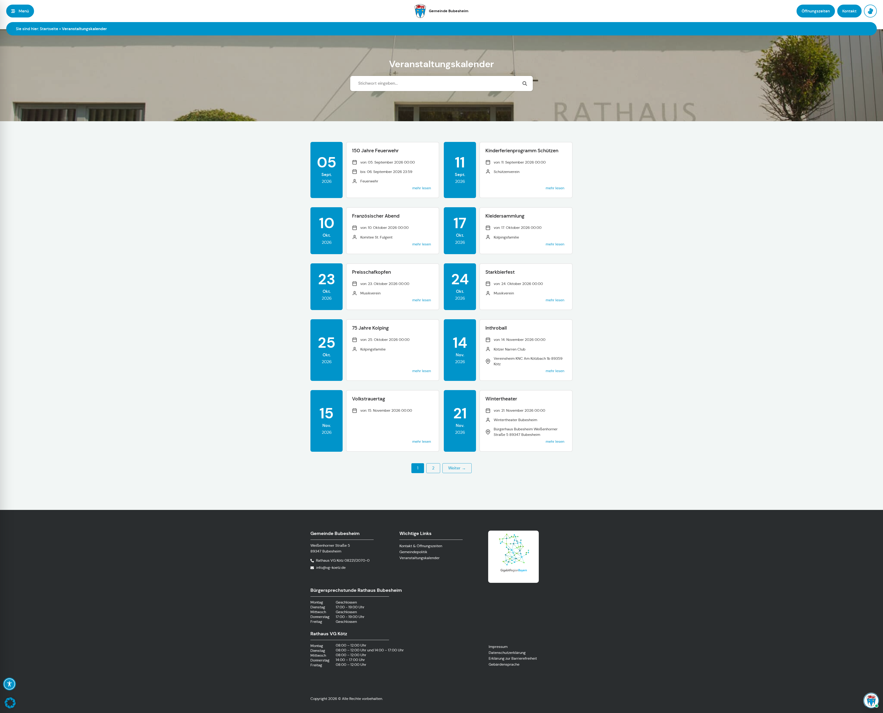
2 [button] (433, 468)
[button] (10, 703)
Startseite (49, 28)
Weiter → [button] (457, 468)
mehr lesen (421, 188)
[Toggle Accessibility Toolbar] (9, 684)
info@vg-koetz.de (331, 567)
